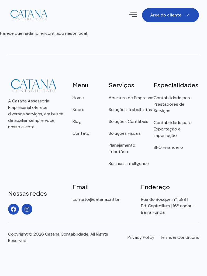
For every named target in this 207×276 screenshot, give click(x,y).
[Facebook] (13, 209)
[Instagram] (27, 209)
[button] (132, 15)
